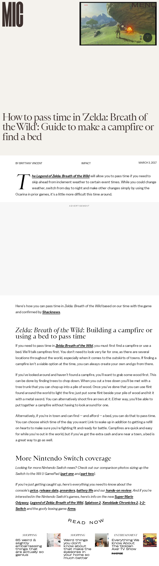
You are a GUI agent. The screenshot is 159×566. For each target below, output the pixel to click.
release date (49, 490)
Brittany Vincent (30, 163)
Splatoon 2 (93, 502)
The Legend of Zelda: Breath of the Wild (61, 176)
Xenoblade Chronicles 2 (120, 502)
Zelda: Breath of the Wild (74, 345)
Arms (71, 508)
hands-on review (118, 490)
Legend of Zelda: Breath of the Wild (56, 502)
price (34, 490)
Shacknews (51, 312)
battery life (85, 490)
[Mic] (12, 14)
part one (67, 473)
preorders (67, 490)
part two (87, 473)
